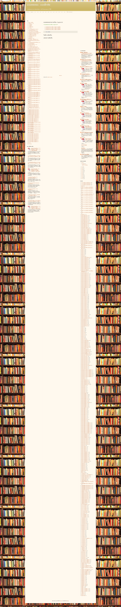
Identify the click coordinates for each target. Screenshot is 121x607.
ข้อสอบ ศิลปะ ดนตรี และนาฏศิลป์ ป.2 (86, 370)
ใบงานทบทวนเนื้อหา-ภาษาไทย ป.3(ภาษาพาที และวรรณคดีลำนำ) (34, 126)
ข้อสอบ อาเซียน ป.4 (84, 448)
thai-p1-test (82, 107)
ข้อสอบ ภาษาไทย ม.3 (84, 305)
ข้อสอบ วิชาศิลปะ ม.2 (84, 348)
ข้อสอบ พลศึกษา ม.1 (84, 288)
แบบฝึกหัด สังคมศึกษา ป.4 (85, 501)
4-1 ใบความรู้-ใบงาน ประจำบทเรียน (33, 31)
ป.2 (37, 12)
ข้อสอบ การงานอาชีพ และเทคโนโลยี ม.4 (87, 206)
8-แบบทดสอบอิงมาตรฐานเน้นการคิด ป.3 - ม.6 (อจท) (34, 41)
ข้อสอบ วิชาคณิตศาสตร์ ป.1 (85, 340)
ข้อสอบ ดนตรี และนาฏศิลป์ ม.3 (85, 233)
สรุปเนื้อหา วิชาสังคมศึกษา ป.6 (85, 570)
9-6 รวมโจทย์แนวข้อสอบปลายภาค (33, 46)
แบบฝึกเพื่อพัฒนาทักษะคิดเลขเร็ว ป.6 (86, 488)
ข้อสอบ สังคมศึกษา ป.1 (84, 394)
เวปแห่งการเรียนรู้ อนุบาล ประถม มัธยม (87, 132)
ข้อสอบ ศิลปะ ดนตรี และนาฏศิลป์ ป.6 (86, 375)
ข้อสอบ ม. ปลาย (83, 339)
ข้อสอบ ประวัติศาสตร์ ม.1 (85, 265)
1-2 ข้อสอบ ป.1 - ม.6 (31, 23)
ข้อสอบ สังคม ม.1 (83, 391)
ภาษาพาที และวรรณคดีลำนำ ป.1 (86, 538)
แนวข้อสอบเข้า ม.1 (84, 473)
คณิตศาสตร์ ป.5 (83, 467)
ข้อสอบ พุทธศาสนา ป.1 (84, 294)
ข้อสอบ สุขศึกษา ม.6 (84, 421)
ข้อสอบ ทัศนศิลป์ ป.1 (84, 234)
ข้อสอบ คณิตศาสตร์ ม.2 (84, 225)
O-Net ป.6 (29, 142)
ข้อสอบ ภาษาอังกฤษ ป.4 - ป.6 (85, 314)
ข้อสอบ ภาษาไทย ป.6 (84, 302)
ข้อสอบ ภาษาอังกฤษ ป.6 (84, 316)
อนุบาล (32, 12)
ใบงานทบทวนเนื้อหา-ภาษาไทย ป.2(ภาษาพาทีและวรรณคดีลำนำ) (34, 124)
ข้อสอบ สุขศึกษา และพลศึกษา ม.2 (86, 430)
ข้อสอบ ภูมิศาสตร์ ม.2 (84, 322)
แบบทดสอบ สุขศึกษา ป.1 (84, 478)
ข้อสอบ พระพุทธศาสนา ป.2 (85, 275)
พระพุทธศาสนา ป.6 (84, 529)
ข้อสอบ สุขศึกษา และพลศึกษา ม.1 (86, 429)
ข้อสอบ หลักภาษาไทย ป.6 (85, 444)
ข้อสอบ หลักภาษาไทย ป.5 (85, 443)
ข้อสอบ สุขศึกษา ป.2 (84, 409)
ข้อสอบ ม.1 (82, 328)
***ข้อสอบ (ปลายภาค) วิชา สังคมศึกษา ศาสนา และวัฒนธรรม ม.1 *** (86, 61)
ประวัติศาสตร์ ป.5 (83, 521)
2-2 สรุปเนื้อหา (30, 25)
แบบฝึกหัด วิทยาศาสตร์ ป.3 (85, 495)
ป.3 (40, 12)
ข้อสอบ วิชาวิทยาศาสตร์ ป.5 (85, 347)
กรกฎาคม (83, 163)
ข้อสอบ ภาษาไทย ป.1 (84, 296)
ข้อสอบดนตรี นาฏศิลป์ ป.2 (85, 227)
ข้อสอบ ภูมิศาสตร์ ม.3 (84, 323)
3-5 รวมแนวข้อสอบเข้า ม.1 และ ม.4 (33, 29)
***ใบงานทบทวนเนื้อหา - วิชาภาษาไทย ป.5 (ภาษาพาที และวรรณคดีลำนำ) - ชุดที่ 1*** (34, 201)
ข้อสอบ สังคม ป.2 (83, 386)
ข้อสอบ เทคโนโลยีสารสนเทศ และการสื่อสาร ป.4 (86, 244)
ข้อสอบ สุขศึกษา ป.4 (84, 411)
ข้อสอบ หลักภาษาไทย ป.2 (85, 439)
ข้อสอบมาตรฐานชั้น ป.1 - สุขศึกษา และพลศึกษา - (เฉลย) (88, 139)
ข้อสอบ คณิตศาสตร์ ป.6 (84, 222)
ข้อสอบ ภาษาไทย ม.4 (84, 306)
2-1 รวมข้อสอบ (30, 24)
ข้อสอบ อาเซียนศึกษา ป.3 (85, 453)
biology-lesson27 (87, 92)
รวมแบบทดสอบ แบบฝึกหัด (85, 91)
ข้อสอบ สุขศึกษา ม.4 (84, 418)
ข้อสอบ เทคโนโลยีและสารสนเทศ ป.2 (86, 241)
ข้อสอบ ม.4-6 (83, 333)
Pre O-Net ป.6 (30, 143)
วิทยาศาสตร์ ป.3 (83, 554)
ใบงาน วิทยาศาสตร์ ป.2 (84, 512)
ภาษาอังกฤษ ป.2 (83, 540)
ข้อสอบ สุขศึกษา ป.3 (84, 410)
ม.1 (51, 12)
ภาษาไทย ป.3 (83, 532)
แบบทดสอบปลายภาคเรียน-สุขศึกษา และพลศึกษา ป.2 (34, 97)
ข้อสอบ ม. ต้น (83, 338)
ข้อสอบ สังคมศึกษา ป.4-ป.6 (85, 399)
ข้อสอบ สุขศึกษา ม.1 (84, 414)
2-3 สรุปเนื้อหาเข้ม (30, 26)
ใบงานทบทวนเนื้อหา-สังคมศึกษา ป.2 (33, 140)
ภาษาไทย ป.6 (83, 536)
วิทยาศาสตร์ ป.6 (83, 558)
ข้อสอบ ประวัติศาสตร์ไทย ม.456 (85, 257)
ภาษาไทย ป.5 (83, 534)
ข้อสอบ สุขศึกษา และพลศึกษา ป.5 (86, 427)
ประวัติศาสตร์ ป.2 (83, 519)
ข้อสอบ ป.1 (82, 249)
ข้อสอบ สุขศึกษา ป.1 (84, 408)
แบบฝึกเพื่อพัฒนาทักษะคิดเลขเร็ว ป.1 (86, 485)
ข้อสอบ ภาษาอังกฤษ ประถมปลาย (86, 317)
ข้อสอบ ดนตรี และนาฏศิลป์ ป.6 (85, 232)
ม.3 (56, 12)
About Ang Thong (83, 148)
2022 (82, 172)
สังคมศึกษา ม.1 (83, 580)
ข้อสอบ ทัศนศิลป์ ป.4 (84, 236)
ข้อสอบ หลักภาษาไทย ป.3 (85, 440)
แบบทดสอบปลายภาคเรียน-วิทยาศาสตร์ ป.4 (34, 81)
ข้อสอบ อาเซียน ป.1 (84, 446)
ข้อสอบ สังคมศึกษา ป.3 (84, 396)
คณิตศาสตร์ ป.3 (83, 465)
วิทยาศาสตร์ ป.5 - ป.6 (84, 557)
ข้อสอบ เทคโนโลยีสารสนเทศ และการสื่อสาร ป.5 (86, 246)
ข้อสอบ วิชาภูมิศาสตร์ (84, 341)
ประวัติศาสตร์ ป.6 (83, 522)
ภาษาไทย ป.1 (83, 530)
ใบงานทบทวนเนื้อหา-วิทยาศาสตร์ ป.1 (33, 133)
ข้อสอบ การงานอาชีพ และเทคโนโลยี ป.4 (87, 195)
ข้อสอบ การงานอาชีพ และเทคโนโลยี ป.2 (87, 190)
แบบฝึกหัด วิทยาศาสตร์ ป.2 (85, 494)
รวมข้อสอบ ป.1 (83, 547)
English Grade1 (83, 595)
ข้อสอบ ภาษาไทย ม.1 (84, 303)
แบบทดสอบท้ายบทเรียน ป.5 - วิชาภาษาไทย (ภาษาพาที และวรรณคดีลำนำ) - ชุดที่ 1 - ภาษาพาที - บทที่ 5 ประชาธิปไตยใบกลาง (36, 207)
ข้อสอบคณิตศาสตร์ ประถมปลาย (86, 223)
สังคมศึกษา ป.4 (83, 577)
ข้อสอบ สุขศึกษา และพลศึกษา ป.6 (86, 428)
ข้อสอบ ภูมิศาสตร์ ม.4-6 (84, 325)
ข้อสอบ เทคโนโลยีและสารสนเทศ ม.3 (86, 242)
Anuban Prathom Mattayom (85, 73)
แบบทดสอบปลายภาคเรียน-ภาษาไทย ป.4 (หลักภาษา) (34, 73)
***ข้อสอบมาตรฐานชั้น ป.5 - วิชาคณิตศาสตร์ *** (33, 189)
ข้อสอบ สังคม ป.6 (83, 390)
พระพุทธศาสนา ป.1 (84, 524)
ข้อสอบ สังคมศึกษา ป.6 (84, 401)
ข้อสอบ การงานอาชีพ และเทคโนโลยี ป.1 (87, 188)
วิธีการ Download (69, 12)
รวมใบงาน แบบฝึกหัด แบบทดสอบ (86, 79)
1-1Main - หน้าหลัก (30, 22)
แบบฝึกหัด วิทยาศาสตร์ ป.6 (85, 498)
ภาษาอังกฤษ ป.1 (83, 539)
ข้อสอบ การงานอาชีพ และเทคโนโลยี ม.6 (87, 212)
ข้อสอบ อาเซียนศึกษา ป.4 (85, 454)
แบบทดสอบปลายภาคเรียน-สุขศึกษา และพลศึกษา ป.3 (34, 99)
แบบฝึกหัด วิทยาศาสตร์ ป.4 (85, 496)
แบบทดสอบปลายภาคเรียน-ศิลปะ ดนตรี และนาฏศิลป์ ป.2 (34, 87)
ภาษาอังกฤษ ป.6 (83, 543)
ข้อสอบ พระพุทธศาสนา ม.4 (85, 284)
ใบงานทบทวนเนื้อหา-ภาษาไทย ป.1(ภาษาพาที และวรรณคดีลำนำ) (34, 122)
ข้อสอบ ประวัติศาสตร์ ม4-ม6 (85, 268)
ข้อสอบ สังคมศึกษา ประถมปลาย (85, 402)
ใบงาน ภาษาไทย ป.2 (84, 505)
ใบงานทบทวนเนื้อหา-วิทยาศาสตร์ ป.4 (33, 137)
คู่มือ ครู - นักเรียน (83, 106)
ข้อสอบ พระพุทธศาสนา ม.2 (85, 281)
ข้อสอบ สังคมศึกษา (84, 393)
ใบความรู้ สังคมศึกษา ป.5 (84, 504)
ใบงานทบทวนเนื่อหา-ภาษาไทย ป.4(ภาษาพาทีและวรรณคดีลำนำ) (34, 128)
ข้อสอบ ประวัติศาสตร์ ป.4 (85, 261)
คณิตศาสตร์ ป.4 (83, 466)
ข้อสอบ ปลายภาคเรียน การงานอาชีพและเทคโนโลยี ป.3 (87, 271)
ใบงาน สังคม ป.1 (83, 513)
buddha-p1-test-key (87, 100)
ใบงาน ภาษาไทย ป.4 (84, 507)
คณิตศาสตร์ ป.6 (83, 469)
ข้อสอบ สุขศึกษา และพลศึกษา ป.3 (86, 425)
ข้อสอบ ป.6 (82, 255)
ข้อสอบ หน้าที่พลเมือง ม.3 (85, 436)
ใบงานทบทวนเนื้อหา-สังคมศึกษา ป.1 (33, 139)
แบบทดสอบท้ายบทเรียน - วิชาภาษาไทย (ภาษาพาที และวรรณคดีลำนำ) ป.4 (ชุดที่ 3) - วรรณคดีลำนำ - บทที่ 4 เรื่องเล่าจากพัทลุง (34, 170)
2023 (82, 170)
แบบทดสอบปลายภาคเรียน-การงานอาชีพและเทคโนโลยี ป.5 (34, 54)
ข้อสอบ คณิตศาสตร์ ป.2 (84, 216)
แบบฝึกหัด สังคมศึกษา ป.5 (85, 502)
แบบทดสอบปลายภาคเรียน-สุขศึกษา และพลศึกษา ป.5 (34, 101)
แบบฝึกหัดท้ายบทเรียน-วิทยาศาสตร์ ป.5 (33, 114)
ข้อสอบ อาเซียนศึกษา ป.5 (85, 455)
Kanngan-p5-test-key (88, 120)
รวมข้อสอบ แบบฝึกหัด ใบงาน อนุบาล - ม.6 (86, 67)
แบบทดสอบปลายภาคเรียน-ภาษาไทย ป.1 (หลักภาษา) (34, 68)
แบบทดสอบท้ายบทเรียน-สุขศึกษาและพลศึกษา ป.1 (33, 50)
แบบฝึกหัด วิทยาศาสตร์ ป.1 (85, 493)
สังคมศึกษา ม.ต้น (83, 585)
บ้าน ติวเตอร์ (83, 137)
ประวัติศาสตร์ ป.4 (83, 520)
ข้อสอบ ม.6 (82, 337)
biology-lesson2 (87, 68)
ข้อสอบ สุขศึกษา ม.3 (84, 417)
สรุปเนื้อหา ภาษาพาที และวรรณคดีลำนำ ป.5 (87, 568)
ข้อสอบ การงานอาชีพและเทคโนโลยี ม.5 (87, 210)
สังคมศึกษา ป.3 (83, 576)
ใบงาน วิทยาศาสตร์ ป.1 (84, 511)
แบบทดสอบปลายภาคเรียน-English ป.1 (33, 104)
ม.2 (53, 12)
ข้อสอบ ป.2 (82, 250)
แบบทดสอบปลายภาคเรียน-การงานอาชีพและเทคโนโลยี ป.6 (34, 57)
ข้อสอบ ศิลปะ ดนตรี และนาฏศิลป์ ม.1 (86, 376)
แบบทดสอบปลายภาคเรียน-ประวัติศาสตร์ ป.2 (34, 62)
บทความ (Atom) (50, 77)
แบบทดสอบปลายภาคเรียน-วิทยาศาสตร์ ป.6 (34, 83)
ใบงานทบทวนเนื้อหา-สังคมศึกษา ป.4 (33, 141)
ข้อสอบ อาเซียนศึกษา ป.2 (85, 452)
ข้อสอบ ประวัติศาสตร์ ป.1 (85, 258)
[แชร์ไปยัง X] (47, 31)
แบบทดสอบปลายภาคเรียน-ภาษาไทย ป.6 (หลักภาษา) (34, 77)
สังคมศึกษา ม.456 (83, 584)
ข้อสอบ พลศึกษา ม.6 (84, 293)
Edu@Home (83, 148)
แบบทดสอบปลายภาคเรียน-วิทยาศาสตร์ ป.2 (34, 80)
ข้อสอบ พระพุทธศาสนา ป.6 (85, 279)
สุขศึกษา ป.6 (83, 587)
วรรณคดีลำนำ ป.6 (84, 550)
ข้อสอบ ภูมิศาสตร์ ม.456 (84, 324)
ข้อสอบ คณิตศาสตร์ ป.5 (84, 221)
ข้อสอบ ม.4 (82, 331)
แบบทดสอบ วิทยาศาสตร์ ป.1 (85, 476)
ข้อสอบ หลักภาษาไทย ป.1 (85, 438)
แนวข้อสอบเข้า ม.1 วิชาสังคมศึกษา (86, 474)
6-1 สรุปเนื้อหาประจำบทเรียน (32, 34)
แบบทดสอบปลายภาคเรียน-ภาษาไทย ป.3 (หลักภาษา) (34, 72)
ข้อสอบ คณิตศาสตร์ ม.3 (84, 226)
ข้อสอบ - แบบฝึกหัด (84, 83)
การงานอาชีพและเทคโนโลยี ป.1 (86, 183)
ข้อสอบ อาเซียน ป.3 (84, 447)
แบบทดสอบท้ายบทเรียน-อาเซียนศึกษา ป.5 (34, 52)
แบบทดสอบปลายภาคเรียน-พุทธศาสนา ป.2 (34, 65)
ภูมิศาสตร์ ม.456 (83, 546)
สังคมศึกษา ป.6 (83, 579)
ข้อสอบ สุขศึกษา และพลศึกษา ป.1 (86, 422)
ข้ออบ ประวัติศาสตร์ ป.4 (84, 462)
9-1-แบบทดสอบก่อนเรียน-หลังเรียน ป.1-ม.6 (34, 42)
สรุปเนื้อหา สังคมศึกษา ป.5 (85, 572)
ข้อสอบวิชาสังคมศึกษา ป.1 (85, 352)
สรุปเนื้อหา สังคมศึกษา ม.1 (85, 574)
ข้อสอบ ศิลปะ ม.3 (83, 378)
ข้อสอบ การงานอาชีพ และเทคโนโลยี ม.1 (87, 200)
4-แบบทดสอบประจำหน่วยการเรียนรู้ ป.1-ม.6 (34, 32)
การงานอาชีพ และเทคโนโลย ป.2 (86, 182)
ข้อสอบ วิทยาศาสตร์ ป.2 (84, 358)
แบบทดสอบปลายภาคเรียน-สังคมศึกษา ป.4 (34, 95)
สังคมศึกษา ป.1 (83, 575)
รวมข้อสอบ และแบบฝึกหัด (85, 154)
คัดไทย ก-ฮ (82, 471)
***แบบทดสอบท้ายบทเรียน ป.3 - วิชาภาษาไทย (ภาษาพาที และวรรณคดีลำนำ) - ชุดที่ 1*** (34, 156)
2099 (82, 162)
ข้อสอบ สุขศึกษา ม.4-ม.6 (84, 419)
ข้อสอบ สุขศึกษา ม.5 (84, 420)
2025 (82, 168)
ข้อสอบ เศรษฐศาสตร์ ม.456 (85, 383)
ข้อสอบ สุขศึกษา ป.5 (84, 412)
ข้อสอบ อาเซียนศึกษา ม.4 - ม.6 (85, 461)
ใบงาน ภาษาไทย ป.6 (84, 510)
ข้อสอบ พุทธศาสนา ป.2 (84, 295)
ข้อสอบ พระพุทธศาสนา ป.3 (85, 276)
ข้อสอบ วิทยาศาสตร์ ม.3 (84, 368)
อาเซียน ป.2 (83, 593)
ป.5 (45, 12)
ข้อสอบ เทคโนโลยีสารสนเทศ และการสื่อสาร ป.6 (86, 248)
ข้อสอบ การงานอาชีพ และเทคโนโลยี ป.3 (87, 192)
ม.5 (61, 12)
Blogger (68, 600)
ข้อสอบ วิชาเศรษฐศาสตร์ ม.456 (85, 351)
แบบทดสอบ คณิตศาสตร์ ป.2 (85, 475)
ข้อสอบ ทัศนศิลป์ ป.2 (84, 235)
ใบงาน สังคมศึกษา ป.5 (84, 516)
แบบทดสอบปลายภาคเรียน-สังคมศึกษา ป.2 (34, 93)
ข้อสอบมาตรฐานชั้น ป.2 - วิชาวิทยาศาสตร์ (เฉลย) (88, 127)
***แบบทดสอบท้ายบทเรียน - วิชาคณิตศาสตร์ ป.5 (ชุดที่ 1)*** (32, 177)
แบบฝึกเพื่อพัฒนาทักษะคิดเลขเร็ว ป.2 (86, 486)
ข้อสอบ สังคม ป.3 (83, 387)
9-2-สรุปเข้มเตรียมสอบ (31, 43)
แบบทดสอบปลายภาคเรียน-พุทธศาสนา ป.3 (34, 66)
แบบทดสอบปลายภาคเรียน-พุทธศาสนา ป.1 (34, 64)
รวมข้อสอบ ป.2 (83, 548)
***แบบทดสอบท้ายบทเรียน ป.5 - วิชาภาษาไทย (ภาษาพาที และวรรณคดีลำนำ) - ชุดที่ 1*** (34, 163)
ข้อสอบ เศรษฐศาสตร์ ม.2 (84, 381)
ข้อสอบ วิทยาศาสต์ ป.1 (84, 356)
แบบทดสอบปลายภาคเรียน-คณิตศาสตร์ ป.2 (34, 59)
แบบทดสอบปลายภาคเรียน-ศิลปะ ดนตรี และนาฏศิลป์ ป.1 (34, 85)
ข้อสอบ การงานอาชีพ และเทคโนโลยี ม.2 (87, 202)
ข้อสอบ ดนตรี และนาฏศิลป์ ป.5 (85, 231)
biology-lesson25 (87, 84)
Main (82, 155)
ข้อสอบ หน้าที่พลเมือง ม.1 (85, 434)
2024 (82, 169)
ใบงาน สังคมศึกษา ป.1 (84, 514)
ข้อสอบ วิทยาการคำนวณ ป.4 (85, 355)
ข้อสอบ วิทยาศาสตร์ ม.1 (84, 366)
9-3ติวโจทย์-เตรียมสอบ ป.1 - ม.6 (32, 44)
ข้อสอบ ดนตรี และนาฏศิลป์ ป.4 (85, 230)
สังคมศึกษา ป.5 (83, 578)
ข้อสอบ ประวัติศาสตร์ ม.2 (85, 266)
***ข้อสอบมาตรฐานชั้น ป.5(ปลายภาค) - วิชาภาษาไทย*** (34, 183)
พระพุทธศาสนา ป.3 (84, 525)
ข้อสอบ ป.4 (82, 252)
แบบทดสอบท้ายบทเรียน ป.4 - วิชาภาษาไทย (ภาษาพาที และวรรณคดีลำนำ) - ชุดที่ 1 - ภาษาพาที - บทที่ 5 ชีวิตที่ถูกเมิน (36, 149)
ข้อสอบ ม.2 (82, 329)
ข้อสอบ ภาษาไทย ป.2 (84, 297)
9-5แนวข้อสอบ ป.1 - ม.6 (31, 45)
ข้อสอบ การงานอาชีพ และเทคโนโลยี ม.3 (87, 204)
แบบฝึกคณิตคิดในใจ (84, 480)
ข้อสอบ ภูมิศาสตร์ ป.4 (84, 320)
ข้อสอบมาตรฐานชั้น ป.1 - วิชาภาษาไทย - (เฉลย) (88, 114)
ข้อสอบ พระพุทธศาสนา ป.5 (85, 278)
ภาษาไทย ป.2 (83, 531)
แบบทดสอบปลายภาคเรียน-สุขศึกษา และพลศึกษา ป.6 (34, 103)
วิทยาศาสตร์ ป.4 (83, 555)
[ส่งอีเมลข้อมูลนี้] (46, 31)
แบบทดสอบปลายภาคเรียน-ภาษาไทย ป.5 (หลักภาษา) (34, 75)
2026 (82, 166)
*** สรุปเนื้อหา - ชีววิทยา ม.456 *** (86, 74)
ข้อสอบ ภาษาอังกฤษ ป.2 (84, 311)
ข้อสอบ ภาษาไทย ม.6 (84, 308)
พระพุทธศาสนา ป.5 (84, 528)
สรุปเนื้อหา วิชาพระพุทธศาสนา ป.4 (86, 569)
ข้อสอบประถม (83, 256)
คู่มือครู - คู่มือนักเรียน (84, 52)
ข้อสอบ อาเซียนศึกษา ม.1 (85, 457)
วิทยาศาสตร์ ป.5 (83, 556)
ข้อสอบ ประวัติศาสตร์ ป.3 (85, 260)
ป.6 (48, 12)
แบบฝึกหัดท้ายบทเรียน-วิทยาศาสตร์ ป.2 (33, 110)
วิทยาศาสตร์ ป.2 (83, 552)
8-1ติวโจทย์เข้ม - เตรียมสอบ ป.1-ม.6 (33, 39)
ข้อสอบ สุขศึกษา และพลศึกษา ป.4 (86, 426)
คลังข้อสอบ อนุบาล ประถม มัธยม (86, 59)
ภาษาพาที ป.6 (83, 537)
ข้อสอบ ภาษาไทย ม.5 (84, 307)
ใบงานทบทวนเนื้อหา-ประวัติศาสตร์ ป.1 (33, 115)
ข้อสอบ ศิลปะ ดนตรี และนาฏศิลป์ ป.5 (86, 374)
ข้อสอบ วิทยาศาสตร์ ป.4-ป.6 (85, 361)
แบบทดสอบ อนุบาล (84, 479)
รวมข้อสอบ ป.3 (83, 549)
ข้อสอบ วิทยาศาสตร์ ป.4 (84, 360)
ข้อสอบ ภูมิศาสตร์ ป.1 (84, 319)
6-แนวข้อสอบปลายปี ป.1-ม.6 (32, 35)
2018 (82, 177)
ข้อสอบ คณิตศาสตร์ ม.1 (84, 224)
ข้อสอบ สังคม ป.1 (83, 385)
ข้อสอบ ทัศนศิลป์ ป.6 (84, 239)
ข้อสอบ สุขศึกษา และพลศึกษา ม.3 (86, 431)
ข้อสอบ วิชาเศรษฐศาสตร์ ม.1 (85, 349)
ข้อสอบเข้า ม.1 (83, 214)
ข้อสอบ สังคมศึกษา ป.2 (84, 395)
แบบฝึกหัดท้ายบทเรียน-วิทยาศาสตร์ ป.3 (33, 112)
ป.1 (35, 12)
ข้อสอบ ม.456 (83, 332)
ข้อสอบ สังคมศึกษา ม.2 (84, 404)
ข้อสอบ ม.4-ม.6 (83, 334)
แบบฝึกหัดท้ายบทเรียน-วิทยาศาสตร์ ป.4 (33, 113)
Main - (82, 133)
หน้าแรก (27, 12)
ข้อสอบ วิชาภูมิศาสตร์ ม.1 (85, 342)
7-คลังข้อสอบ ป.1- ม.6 (31, 38)
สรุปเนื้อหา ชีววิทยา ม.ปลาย (85, 563)
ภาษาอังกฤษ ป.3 (83, 541)
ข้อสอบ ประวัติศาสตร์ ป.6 (85, 264)
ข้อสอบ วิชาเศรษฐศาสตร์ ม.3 (85, 350)
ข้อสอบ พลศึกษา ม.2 (84, 289)
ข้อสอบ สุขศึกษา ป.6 (84, 413)
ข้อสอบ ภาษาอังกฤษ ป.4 (84, 313)
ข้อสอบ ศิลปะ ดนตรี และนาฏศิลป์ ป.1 (86, 369)
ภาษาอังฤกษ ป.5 (83, 545)
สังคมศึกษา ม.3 (83, 583)
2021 (82, 173)
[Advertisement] (50, 17)
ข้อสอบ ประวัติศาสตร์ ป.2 (85, 259)
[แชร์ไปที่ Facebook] (48, 31)
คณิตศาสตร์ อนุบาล (84, 470)
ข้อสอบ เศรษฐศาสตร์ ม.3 (84, 382)
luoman (61, 600)
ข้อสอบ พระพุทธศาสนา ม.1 (85, 280)
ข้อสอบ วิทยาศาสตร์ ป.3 (84, 359)
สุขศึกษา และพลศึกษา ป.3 (85, 589)
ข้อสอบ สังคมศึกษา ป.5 (84, 400)
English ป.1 (82, 594)
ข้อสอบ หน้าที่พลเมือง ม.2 (85, 435)
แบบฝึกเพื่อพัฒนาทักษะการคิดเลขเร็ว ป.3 (87, 483)
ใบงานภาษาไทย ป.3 (84, 506)
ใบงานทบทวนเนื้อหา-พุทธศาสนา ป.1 (33, 118)
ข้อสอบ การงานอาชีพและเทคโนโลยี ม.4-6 (87, 208)
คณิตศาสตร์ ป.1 (83, 463)
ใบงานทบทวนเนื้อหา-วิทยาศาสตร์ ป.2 (33, 134)
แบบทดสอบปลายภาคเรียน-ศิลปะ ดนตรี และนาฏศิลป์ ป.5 (34, 91)
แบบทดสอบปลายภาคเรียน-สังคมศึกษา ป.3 (34, 94)
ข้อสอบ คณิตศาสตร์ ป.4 (84, 218)
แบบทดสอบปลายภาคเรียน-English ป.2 (33, 105)
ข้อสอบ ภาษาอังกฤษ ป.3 (84, 312)
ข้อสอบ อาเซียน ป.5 (84, 449)
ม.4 (59, 12)
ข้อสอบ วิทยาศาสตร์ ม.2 (84, 367)
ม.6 (64, 12)
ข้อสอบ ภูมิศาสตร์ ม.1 (84, 321)
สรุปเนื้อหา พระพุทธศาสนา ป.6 (85, 566)
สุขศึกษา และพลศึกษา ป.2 (85, 588)
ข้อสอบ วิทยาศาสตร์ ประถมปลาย (86, 365)
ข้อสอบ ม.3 (82, 330)
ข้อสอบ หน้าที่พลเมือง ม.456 (85, 437)
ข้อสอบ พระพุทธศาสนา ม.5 (85, 286)
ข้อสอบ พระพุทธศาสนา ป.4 (85, 277)
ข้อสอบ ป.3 (82, 251)
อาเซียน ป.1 (83, 592)
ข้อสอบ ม (82, 326)
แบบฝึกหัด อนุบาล (83, 503)
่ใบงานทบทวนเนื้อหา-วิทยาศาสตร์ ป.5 (33, 138)
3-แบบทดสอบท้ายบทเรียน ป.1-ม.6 (33, 30)
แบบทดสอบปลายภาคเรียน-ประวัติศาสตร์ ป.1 (34, 60)
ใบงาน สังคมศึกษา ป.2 (84, 515)
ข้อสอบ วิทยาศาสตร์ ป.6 (84, 364)
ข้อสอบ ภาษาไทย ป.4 (84, 299)
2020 (82, 174)
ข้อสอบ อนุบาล (83, 445)
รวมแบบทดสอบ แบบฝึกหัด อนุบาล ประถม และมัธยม (86, 100)
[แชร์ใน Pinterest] (49, 31)
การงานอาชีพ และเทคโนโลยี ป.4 (86, 184)
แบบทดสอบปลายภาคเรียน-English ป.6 (33, 106)
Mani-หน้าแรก (83, 80)
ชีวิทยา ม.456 (83, 472)
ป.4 (43, 12)
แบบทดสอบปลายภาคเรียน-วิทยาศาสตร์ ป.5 (34, 82)
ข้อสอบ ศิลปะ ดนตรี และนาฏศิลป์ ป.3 (86, 372)
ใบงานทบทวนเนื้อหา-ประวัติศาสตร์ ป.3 (33, 117)
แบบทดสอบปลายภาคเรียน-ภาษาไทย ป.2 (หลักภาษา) (34, 70)
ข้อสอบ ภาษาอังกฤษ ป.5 (84, 315)
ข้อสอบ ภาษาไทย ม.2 (84, 304)
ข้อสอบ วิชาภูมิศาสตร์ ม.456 (85, 346)
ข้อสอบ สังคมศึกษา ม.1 (84, 403)
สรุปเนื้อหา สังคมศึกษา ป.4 (85, 571)
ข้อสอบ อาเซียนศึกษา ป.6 (85, 456)
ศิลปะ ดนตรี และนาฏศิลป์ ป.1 (85, 560)
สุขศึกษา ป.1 (83, 586)
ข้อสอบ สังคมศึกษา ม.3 (84, 405)
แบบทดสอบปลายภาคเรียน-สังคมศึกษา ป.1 (34, 92)
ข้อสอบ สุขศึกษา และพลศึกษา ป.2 (86, 423)
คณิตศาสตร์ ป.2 (83, 464)
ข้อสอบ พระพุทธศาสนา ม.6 (85, 287)
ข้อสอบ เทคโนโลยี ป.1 (84, 240)
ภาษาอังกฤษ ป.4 (83, 542)
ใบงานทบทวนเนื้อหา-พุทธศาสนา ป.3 (33, 121)
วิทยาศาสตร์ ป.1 (83, 551)
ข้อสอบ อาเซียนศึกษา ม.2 (85, 458)
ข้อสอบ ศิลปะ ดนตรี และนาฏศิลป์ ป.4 (86, 373)
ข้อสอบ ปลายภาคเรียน (84, 269)
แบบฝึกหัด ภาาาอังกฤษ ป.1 (85, 492)
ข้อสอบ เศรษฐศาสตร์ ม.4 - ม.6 (85, 384)
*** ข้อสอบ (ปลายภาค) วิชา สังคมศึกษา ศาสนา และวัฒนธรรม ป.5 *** (86, 53)
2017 (82, 178)
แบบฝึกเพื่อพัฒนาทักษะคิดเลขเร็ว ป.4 (86, 487)
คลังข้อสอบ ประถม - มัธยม (85, 125)
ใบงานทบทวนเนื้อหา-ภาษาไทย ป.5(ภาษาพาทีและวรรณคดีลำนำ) (34, 130)
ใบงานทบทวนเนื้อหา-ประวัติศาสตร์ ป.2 (33, 116)
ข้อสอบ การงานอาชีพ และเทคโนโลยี (86, 187)
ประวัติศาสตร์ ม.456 (84, 523)
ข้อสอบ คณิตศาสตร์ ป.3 (84, 217)
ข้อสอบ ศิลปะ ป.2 (83, 377)
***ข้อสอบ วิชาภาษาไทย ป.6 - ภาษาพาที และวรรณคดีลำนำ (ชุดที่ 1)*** (34, 195)
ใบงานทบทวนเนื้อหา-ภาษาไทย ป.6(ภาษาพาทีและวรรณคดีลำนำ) (34, 132)
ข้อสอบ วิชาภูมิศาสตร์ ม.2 (85, 343)
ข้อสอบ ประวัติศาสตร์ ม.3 (85, 267)
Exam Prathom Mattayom (85, 112)
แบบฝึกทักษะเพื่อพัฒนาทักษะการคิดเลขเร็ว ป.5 (87, 482)
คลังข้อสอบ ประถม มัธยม (85, 119)
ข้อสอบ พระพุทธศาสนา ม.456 (85, 285)
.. (81, 145)
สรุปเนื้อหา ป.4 (83, 564)
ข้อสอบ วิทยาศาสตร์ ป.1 (84, 357)
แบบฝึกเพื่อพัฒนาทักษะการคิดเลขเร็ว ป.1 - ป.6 (34, 108)
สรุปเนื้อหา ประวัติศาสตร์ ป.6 (85, 565)
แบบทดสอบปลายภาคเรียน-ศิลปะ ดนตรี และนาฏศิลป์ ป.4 (34, 89)
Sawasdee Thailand (84, 144)
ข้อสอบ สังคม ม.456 (84, 392)
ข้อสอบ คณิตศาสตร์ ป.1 (84, 215)
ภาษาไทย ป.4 (83, 533)
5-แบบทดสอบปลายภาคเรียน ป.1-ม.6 (33, 33)
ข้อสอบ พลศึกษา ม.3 (84, 290)
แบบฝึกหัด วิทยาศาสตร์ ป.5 (85, 497)
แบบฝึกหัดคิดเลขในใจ (84, 489)
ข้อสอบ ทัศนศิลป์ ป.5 (84, 238)
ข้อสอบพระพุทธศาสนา (84, 272)
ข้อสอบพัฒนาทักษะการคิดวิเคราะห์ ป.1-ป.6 (34, 49)
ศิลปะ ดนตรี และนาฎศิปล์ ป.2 (85, 559)
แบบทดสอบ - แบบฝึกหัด (38, 4)
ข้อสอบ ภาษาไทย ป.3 (84, 298)
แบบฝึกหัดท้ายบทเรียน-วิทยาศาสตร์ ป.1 (33, 109)
